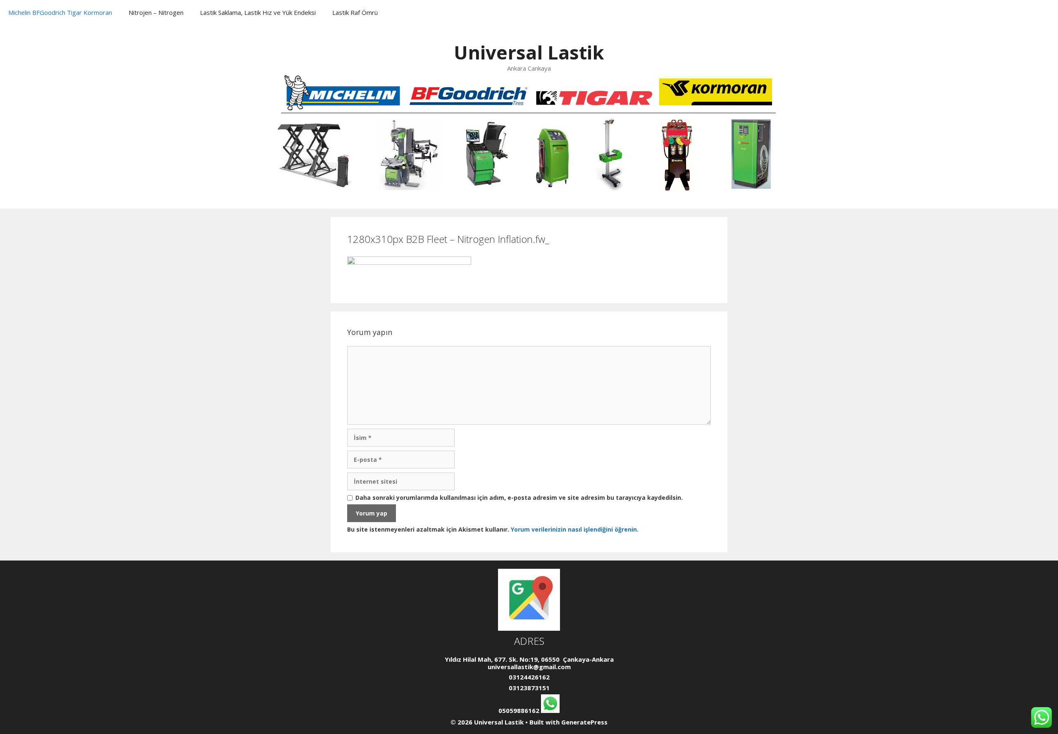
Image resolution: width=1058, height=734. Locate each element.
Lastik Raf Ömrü (355, 12)
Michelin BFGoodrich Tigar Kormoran (60, 12)
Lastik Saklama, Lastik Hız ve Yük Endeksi (258, 12)
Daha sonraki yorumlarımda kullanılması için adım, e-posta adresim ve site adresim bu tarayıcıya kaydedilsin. (519, 497)
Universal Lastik (529, 52)
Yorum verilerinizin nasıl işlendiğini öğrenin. (575, 529)
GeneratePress (584, 722)
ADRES (529, 641)
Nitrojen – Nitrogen (156, 12)
